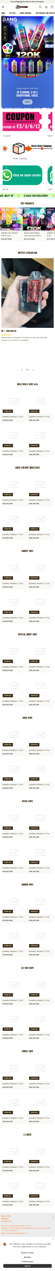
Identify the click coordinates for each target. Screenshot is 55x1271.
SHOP (27, 102)
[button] (3, 7)
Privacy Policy (27, 1252)
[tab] (9, 108)
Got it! (27, 1266)
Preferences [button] (27, 1261)
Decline (27, 1257)
